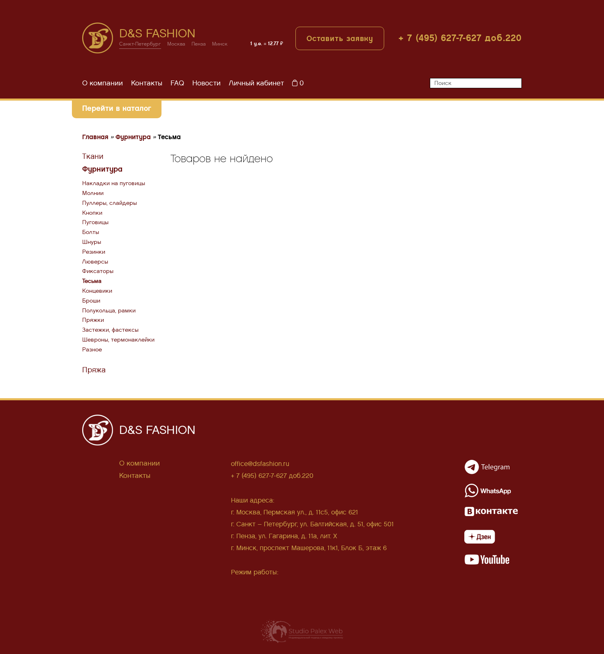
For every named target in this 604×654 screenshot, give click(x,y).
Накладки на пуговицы (113, 183)
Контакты (146, 83)
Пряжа (94, 369)
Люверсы (95, 261)
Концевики (97, 290)
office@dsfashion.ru (260, 464)
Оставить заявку (340, 38)
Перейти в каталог (116, 108)
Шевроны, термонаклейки (118, 339)
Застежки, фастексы (110, 329)
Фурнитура (102, 169)
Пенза (198, 44)
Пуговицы (95, 222)
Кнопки (92, 212)
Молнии (93, 193)
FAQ (177, 83)
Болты (90, 232)
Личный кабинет (256, 83)
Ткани (93, 156)
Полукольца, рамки (109, 310)
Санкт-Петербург (140, 44)
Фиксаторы (97, 271)
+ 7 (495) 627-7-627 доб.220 (460, 38)
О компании (102, 83)
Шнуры (91, 242)
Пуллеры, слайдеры (109, 203)
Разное (92, 349)
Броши (91, 300)
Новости (206, 83)
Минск (220, 44)
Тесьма (91, 281)
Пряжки (93, 320)
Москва (176, 44)
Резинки (93, 251)
